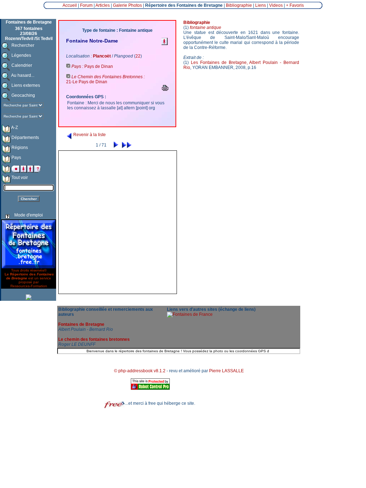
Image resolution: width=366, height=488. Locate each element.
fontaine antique (205, 27)
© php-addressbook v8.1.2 (139, 370)
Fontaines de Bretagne (81, 324)
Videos (276, 5)
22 (137, 56)
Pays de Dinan (98, 66)
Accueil (70, 5)
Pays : (77, 66)
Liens (260, 5)
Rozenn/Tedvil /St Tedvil (29, 38)
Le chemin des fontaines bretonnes (94, 339)
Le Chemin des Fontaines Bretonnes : (107, 76)
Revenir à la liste (89, 134)
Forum (86, 5)
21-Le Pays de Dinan (86, 81)
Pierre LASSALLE (226, 370)
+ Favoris (295, 5)
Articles (102, 5)
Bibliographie (239, 5)
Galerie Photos (127, 5)
